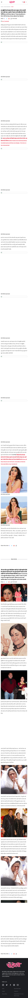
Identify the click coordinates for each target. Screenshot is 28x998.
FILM (12, 6)
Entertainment (7, 6)
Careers (3, 991)
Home (3, 988)
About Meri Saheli (17, 988)
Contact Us (16, 991)
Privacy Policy (4, 994)
